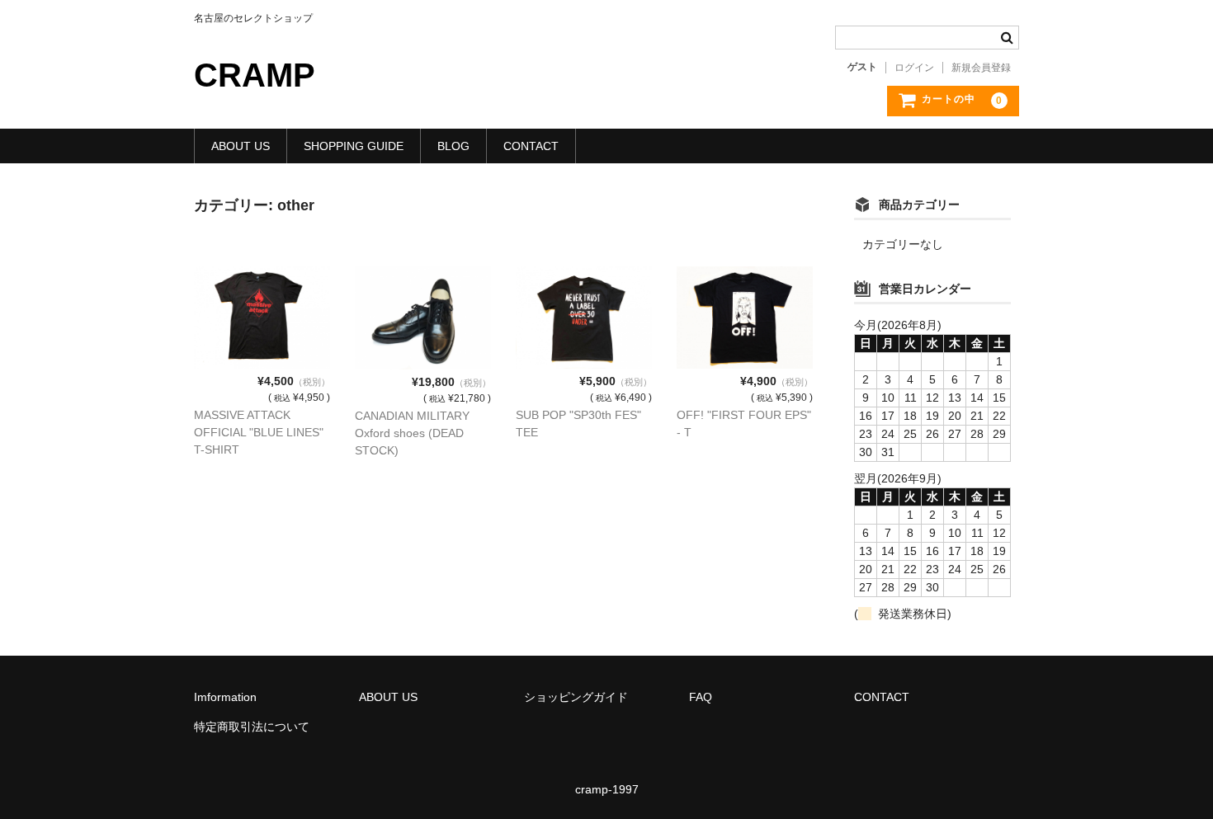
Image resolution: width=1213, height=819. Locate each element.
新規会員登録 (981, 67)
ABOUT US (240, 146)
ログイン (914, 67)
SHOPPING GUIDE (354, 146)
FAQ (700, 697)
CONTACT (531, 146)
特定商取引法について (251, 726)
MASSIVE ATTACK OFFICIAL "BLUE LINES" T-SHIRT (258, 432)
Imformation (225, 697)
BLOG (453, 146)
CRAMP (254, 75)
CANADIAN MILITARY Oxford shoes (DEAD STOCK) (412, 433)
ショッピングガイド (576, 697)
